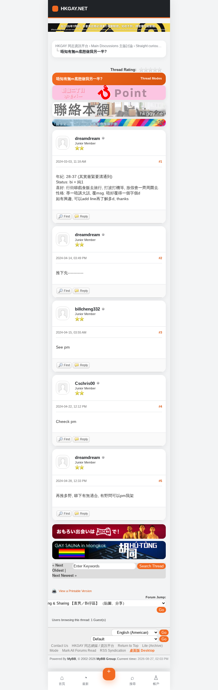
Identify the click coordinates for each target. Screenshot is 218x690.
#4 (160, 406)
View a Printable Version (75, 591)
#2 (160, 258)
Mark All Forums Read (79, 651)
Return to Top (128, 646)
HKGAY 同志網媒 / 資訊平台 (93, 646)
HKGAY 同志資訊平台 (71, 46)
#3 (160, 332)
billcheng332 (87, 309)
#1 (160, 161)
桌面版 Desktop (142, 651)
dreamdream (87, 138)
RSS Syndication (113, 651)
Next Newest (63, 575)
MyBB (71, 658)
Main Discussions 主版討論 (112, 46)
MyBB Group (106, 658)
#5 (160, 481)
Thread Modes (151, 78)
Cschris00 (85, 383)
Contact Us (59, 646)
